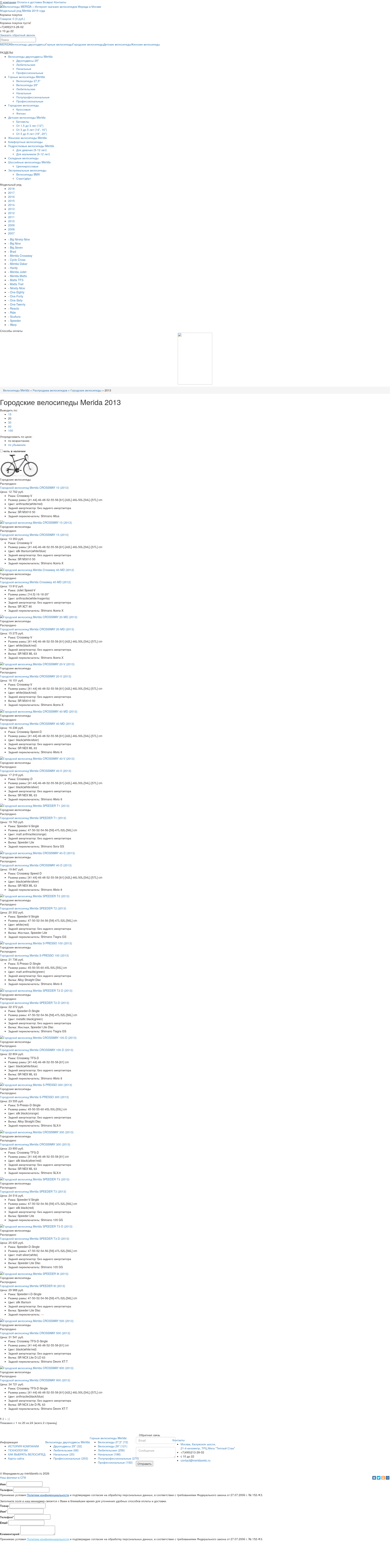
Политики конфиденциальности (48, 1495)
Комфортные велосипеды (25, 142)
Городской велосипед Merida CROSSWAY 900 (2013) (35, 1380)
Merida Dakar (18, 264)
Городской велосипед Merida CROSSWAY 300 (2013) (35, 1144)
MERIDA (5, 44)
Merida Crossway (21, 256)
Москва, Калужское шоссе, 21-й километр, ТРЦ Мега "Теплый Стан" (208, 1446)
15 (9, 414)
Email (4, 1523)
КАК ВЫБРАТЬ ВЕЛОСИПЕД (26, 1454)
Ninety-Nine (17, 288)
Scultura (15, 316)
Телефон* (7, 1517)
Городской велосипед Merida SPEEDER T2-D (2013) (34, 1003)
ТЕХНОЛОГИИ (18, 1450)
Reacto (14, 308)
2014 (11, 205)
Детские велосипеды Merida (27, 117)
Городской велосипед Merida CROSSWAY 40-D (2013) (36, 865)
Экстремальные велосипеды (27, 170)
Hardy (14, 268)
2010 (11, 221)
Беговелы (22, 121)
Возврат (48, 2)
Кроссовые (23, 109)
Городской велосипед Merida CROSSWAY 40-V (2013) (35, 771)
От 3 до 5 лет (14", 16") (31, 130)
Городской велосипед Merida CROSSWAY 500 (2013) (35, 1333)
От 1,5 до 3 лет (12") (29, 126)
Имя (3, 1484)
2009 (11, 225)
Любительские (25, 65)
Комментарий (10, 1534)
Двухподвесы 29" (27, 61)
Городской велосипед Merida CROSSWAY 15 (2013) (34, 535)
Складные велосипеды (23, 158)
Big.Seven (16, 247)
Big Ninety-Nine (20, 239)
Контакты (60, 2)
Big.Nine (15, 243)
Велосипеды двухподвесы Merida (30, 56)
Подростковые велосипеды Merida (31, 146)
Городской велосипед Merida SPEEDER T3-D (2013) (34, 1238)
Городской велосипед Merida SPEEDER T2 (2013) (33, 908)
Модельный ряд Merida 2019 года (22, 11)
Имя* (3, 1511)
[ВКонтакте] (374, 1478)
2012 (11, 213)
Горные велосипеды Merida (26, 77)
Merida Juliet (18, 272)
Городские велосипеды (88, 44)
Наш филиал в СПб (13, 1477)
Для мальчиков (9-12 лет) (33, 154)
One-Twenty (17, 304)
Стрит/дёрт (23, 178)
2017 (11, 193)
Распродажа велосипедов (50, 390)
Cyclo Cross (17, 260)
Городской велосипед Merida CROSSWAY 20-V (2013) (35, 676)
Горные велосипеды (59, 44)
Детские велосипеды (117, 44)
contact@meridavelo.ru (195, 1460)
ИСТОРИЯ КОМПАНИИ (23, 1446)
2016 (11, 197)
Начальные (23, 69)
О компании (8, 2)
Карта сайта (16, 1458)
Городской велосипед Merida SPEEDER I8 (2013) (32, 1286)
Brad (13, 251)
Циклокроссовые (27, 166)
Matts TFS (16, 280)
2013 (11, 209)
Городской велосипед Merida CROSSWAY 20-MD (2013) (37, 629)
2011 (11, 217)
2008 (11, 229)
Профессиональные (29, 73)
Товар (4, 1506)
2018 (11, 188)
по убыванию (17, 445)
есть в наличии (14, 451)
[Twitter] (378, 1478)
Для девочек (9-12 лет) (31, 150)
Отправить (145, 1464)
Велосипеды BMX (28, 174)
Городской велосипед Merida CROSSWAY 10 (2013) (34, 487)
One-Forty (16, 296)
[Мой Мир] (387, 1478)
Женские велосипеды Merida (27, 138)
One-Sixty (16, 300)
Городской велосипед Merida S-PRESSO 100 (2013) (34, 955)
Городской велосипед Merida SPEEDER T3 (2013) (33, 1191)
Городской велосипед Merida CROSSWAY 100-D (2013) (36, 1050)
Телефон (6, 1490)
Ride (13, 312)
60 (9, 426)
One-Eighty (17, 292)
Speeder (15, 321)
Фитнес (21, 113)
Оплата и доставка (29, 2)
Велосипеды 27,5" (28, 81)
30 (9, 422)
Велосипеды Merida (16, 390)
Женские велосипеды (145, 44)
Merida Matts (18, 276)
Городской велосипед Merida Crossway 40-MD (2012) (35, 582)
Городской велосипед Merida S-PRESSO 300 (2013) (34, 1097)
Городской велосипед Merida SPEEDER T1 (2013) (33, 818)
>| (8, 1419)
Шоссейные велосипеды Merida (29, 162)
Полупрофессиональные (33, 97)
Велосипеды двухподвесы (28, 44)
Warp (13, 325)
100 (10, 430)
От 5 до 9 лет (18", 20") (31, 134)
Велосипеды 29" (27, 85)
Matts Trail (16, 284)
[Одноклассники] (383, 1478)
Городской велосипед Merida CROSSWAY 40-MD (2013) (37, 724)
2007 (11, 233)
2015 (11, 201)
